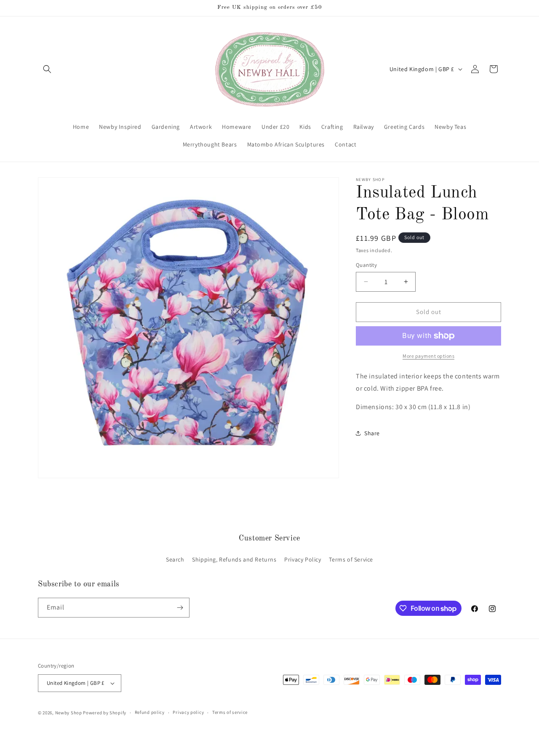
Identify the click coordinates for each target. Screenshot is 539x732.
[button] (47, 69)
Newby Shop (68, 713)
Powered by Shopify (104, 713)
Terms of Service (351, 559)
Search (175, 559)
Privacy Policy (302, 559)
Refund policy (150, 712)
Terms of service (230, 712)
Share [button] (372, 433)
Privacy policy (188, 712)
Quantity (366, 265)
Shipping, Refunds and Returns (234, 559)
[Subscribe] (180, 608)
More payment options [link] (428, 356)
